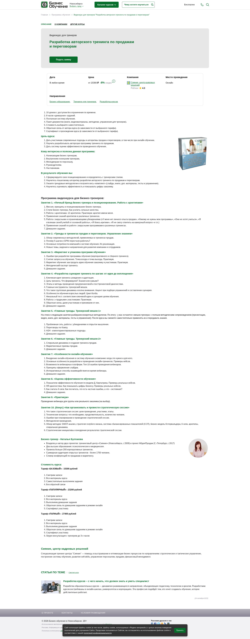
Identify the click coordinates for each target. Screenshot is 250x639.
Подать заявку (63, 59)
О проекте (47, 613)
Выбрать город (75, 6)
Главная (44, 15)
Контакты (67, 613)
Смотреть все (74, 572)
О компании (61, 24)
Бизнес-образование (60, 102)
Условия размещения (93, 613)
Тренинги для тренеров (84, 102)
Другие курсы (77, 24)
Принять (179, 630)
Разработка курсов (109, 102)
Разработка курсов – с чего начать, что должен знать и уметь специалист (106, 581)
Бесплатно (189, 5)
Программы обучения (61, 15)
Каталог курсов (105, 5)
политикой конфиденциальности (98, 633)
